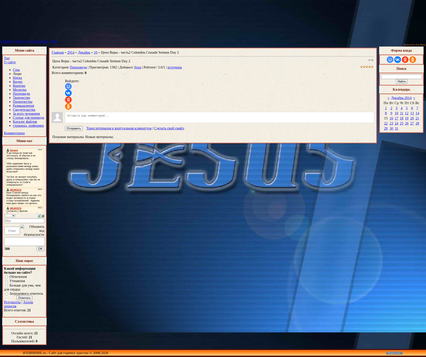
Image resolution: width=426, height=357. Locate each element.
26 (406, 123)
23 (391, 123)
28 (417, 123)
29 (386, 128)
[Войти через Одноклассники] (68, 106)
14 (417, 113)
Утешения (17, 281)
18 (401, 118)
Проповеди (78, 67)
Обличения (18, 277)
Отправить (74, 128)
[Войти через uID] (68, 86)
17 (396, 118)
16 (391, 118)
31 (396, 128)
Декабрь (84, 52)
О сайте (10, 62)
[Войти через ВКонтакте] (68, 93)
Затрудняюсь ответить (26, 293)
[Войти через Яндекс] (68, 99)
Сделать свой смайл (169, 128)
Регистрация (38, 41)
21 (417, 118)
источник (175, 67)
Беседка (21, 41)
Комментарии (14, 133)
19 (406, 118)
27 (412, 123)
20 (412, 118)
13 (412, 113)
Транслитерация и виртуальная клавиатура (119, 128)
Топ (7, 58)
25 (401, 123)
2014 (70, 52)
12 (406, 113)
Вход (54, 41)
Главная (7, 41)
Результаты (12, 302)
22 (386, 123)
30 (391, 128)
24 (396, 123)
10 (95, 52)
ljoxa (137, 67)
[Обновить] (39, 215)
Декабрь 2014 (401, 98)
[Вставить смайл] (42, 215)
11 (401, 113)
